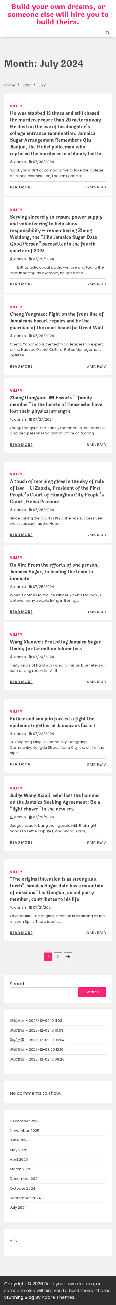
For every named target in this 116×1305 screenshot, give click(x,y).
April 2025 (19, 1159)
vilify (16, 106)
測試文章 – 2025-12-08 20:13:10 (36, 1049)
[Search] (107, 33)
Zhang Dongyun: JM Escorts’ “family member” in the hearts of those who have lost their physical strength (56, 404)
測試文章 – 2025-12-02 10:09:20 (37, 1059)
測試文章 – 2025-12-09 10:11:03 (36, 1020)
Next (68, 957)
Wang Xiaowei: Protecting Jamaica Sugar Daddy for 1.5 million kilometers (55, 645)
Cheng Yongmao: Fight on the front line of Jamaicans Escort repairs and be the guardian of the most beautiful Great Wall (57, 321)
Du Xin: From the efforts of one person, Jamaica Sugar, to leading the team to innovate (54, 572)
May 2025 (18, 1150)
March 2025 (20, 1169)
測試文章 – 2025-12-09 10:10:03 (36, 1030)
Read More (21, 187)
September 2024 (25, 1198)
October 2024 (22, 1188)
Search (18, 984)
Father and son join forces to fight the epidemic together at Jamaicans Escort (52, 722)
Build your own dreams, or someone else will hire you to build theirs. (58, 14)
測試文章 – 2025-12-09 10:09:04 (37, 1040)
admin (20, 161)
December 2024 (25, 1178)
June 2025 (19, 1140)
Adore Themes (58, 1297)
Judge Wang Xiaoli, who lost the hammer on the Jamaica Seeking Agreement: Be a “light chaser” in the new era (55, 802)
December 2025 (25, 1121)
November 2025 (24, 1130)
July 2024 (18, 1207)
